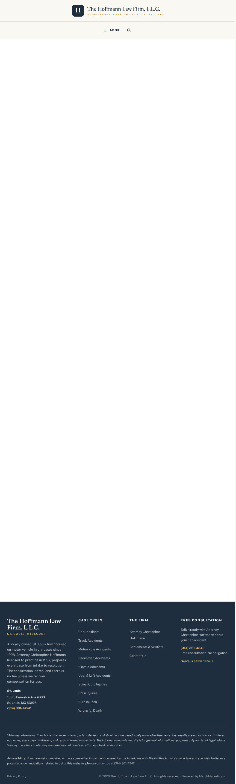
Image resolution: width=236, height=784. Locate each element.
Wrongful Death (90, 710)
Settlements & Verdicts (146, 647)
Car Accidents (88, 632)
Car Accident (35, 552)
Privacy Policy (16, 776)
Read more (34, 537)
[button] (129, 30)
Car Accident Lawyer (63, 557)
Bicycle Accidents (91, 667)
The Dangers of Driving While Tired (56, 83)
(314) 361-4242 (19, 708)
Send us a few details (197, 661)
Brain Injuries (87, 693)
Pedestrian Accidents (94, 658)
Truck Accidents (90, 640)
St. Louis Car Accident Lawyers (61, 562)
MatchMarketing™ (212, 776)
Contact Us (138, 656)
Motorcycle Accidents (94, 649)
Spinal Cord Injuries (92, 684)
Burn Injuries (87, 702)
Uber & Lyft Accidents (94, 675)
